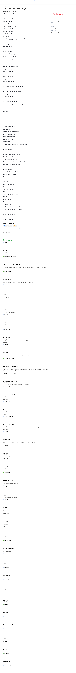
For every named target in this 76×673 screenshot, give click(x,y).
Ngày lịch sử (6, 250)
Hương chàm (6, 494)
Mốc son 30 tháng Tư (8, 424)
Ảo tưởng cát (6, 661)
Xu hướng (58, 14)
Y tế (49, 3)
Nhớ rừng (5, 453)
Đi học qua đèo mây (8, 535)
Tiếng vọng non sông (8, 548)
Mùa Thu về (6, 521)
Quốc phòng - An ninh (60, 3)
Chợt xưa (5, 507)
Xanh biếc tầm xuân (8, 588)
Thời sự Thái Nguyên (20, 3)
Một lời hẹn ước (7, 409)
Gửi (3, 239)
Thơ (10, 6)
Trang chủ (5, 6)
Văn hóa (42, 3)
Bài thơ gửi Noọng (7, 308)
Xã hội (46, 3)
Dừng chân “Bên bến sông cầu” (11, 366)
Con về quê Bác (7, 337)
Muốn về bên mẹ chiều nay (10, 624)
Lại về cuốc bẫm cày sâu (9, 395)
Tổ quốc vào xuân (7, 279)
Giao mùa (5, 562)
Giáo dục (53, 3)
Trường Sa (6, 323)
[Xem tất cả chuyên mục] (67, 3)
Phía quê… (6, 649)
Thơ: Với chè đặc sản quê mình (58, 21)
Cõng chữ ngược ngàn (8, 467)
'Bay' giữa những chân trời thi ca (11, 264)
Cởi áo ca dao (6, 637)
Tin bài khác (7, 241)
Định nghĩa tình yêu (8, 480)
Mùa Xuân (5, 600)
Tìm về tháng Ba (7, 575)
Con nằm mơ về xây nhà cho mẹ (11, 381)
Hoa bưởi (5, 612)
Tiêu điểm (13, 3)
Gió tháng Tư (6, 439)
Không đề (5, 293)
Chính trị (27, 3)
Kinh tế (38, 3)
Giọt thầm (5, 352)
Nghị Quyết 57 (32, 3)
